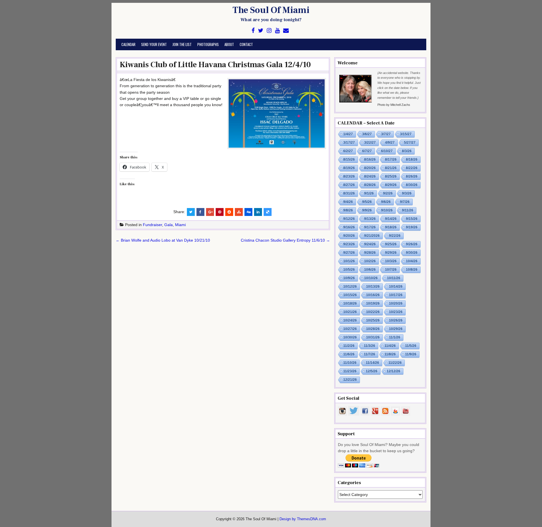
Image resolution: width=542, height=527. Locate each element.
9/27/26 (349, 253)
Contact (246, 44)
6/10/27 (387, 151)
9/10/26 (387, 210)
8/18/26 (412, 159)
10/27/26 (350, 329)
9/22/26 (395, 236)
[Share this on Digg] (248, 212)
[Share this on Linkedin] (258, 212)
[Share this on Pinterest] (220, 212)
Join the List (182, 44)
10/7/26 (391, 270)
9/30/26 (412, 253)
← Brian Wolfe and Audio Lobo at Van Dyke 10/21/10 (163, 240)
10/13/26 (373, 286)
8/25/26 (391, 176)
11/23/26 (350, 371)
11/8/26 (390, 354)
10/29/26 (396, 329)
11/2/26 (349, 346)
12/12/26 (393, 371)
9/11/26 (407, 210)
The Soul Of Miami (271, 10)
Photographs (208, 44)
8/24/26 (370, 176)
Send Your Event (154, 44)
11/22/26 (395, 363)
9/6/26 (386, 202)
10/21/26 (350, 312)
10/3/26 (391, 261)
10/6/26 (370, 270)
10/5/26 (349, 270)
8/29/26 (391, 185)
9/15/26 (412, 219)
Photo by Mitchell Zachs (393, 104)
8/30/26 (412, 185)
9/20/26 (349, 236)
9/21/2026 (372, 236)
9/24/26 (370, 244)
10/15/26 (350, 295)
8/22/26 (412, 168)
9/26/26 (412, 244)
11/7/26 (369, 354)
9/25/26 (391, 244)
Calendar (128, 44)
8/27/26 (349, 185)
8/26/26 (412, 176)
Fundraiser (152, 224)
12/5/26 (371, 371)
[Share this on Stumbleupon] (239, 212)
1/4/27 (348, 134)
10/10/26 (371, 278)
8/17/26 (391, 159)
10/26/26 (396, 320)
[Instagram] (269, 31)
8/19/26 (349, 168)
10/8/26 (412, 270)
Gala (168, 224)
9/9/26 (367, 210)
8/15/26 (349, 159)
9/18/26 (391, 227)
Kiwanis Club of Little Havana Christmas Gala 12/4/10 (215, 65)
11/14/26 (372, 363)
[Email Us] (286, 31)
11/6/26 (349, 354)
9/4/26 (348, 202)
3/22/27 (370, 143)
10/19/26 (373, 303)
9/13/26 (370, 219)
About (229, 44)
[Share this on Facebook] (200, 212)
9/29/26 (391, 253)
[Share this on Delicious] (268, 212)
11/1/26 (394, 337)
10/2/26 (370, 261)
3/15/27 (406, 134)
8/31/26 (349, 193)
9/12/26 (349, 219)
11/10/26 (350, 363)
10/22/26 (373, 312)
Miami (180, 224)
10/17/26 (396, 295)
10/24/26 (350, 320)
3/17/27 (349, 143)
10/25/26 (373, 320)
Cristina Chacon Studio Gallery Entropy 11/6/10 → (285, 240)
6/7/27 (367, 151)
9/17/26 (370, 227)
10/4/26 (412, 261)
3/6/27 (367, 134)
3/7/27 (386, 134)
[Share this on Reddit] (229, 212)
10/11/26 (393, 278)
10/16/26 (373, 295)
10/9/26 (349, 278)
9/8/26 (348, 210)
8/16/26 (370, 159)
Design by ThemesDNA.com (302, 519)
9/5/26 (367, 202)
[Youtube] (277, 31)
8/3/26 (407, 151)
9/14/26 (391, 219)
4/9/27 (390, 143)
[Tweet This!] (191, 212)
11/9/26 (410, 354)
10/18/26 (350, 303)
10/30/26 (350, 337)
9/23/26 (349, 244)
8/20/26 (370, 168)
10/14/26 (396, 286)
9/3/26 (407, 193)
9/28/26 (370, 253)
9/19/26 (412, 227)
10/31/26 (373, 337)
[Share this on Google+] (210, 212)
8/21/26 (391, 168)
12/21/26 (350, 380)
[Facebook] (253, 31)
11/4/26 (390, 346)
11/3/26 (369, 346)
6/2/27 (348, 151)
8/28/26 (370, 185)
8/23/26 (349, 176)
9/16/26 (349, 227)
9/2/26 (388, 193)
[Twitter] (260, 31)
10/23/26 (396, 312)
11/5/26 (410, 346)
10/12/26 (350, 286)
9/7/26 (405, 202)
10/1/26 (349, 261)
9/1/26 (369, 193)
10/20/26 (396, 303)
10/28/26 (373, 329)
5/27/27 (410, 143)
